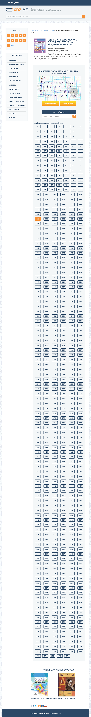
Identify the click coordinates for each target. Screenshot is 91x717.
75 (66, 175)
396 (54, 433)
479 (46, 500)
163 (71, 243)
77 (80, 175)
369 (80, 408)
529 (63, 539)
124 (46, 214)
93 (45, 190)
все (12, 45)
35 (80, 146)
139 (71, 224)
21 (80, 136)
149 (54, 233)
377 (46, 418)
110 (80, 199)
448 (38, 476)
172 (46, 253)
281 (46, 340)
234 (54, 301)
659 (46, 646)
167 (54, 248)
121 (71, 209)
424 (38, 457)
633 (80, 622)
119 (54, 209)
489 (80, 505)
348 (54, 394)
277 (63, 335)
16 (45, 136)
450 (54, 476)
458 (71, 481)
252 (54, 316)
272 (71, 331)
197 (54, 272)
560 (71, 564)
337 (63, 384)
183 (38, 263)
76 (73, 175)
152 (80, 233)
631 (63, 622)
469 (63, 491)
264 (54, 326)
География (13, 73)
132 (63, 219)
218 (71, 287)
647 (46, 636)
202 (46, 277)
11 (9, 45)
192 (63, 267)
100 (46, 195)
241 (63, 306)
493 (63, 510)
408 (54, 442)
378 (54, 418)
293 (46, 350)
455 (46, 481)
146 (80, 229)
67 (59, 170)
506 (71, 520)
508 (38, 525)
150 (63, 233)
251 (46, 316)
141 (38, 229)
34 (73, 146)
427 (63, 457)
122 (80, 209)
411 (80, 442)
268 (38, 331)
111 (38, 204)
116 (80, 204)
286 (38, 345)
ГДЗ (32, 30)
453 (80, 476)
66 (52, 170)
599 (46, 598)
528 (54, 539)
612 (54, 607)
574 (38, 578)
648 (54, 636)
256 (38, 321)
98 (80, 190)
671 (45, 656)
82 (66, 180)
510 (54, 525)
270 (54, 331)
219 (80, 287)
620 (71, 612)
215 (46, 287)
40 (66, 151)
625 (63, 617)
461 (46, 486)
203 (54, 277)
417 (80, 447)
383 (46, 423)
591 (80, 588)
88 (59, 185)
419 (46, 452)
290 (71, 345)
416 (71, 447)
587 (46, 588)
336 (54, 384)
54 (66, 161)
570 (54, 573)
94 (52, 190)
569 (46, 573)
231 (80, 297)
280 (38, 340)
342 (54, 389)
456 (54, 481)
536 (71, 544)
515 (46, 530)
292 (38, 350)
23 (45, 141)
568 (38, 573)
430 (38, 462)
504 (54, 520)
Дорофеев (50, 30)
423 (80, 452)
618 (54, 612)
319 (63, 369)
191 (54, 267)
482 (71, 500)
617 (46, 612)
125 (54, 214)
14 (80, 131)
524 (71, 534)
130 (46, 219)
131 (54, 219)
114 (63, 204)
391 (63, 428)
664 (38, 651)
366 (54, 408)
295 (63, 350)
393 (80, 428)
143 (54, 229)
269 (46, 331)
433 (63, 462)
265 (63, 326)
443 (46, 471)
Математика (14, 93)
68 (66, 170)
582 (54, 583)
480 (54, 500)
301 (63, 355)
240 (54, 306)
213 (80, 282)
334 (38, 384)
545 (46, 554)
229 (63, 297)
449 (46, 476)
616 (38, 612)
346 (38, 394)
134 (80, 219)
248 (71, 311)
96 (66, 190)
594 (54, 593)
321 (80, 369)
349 (63, 394)
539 (46, 549)
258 (54, 321)
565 (63, 568)
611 (46, 607)
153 (38, 238)
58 (45, 165)
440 (71, 466)
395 (46, 433)
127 (71, 214)
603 (80, 598)
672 (52, 656)
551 (46, 559)
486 (54, 505)
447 (80, 471)
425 (46, 457)
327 (80, 374)
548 (71, 554)
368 (71, 408)
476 (71, 496)
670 (38, 656)
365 (46, 408)
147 (38, 233)
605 (46, 602)
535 (63, 544)
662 (71, 646)
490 (38, 510)
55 (73, 161)
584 (71, 583)
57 (38, 165)
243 (80, 306)
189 (38, 267)
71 (38, 175)
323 (46, 374)
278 (71, 335)
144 (63, 229)
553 (63, 559)
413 (46, 447)
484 (38, 505)
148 (46, 233)
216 (54, 287)
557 (46, 564)
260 (71, 321)
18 (59, 136)
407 (46, 442)
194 (80, 267)
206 (80, 277)
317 (46, 369)
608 (71, 602)
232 (38, 301)
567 (80, 568)
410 (71, 442)
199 (71, 272)
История (12, 85)
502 (38, 520)
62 (73, 165)
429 (80, 457)
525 (80, 534)
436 (38, 466)
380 (71, 418)
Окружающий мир (17, 105)
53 (59, 161)
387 (80, 423)
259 (63, 321)
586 (38, 588)
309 (80, 360)
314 (71, 365)
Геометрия (13, 77)
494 (71, 510)
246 (54, 311)
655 (63, 641)
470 (71, 491)
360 (54, 403)
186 (63, 263)
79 (45, 180)
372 (54, 413)
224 (71, 292)
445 (63, 471)
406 (38, 442)
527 (46, 539)
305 (46, 360)
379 (63, 418)
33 (66, 146)
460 (38, 486)
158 (80, 238)
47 (66, 156)
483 (80, 500)
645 (80, 632)
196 (46, 272)
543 (80, 549)
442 (38, 471)
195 (38, 272)
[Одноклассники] (39, 706)
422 (71, 452)
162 (63, 243)
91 (80, 185)
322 (38, 374)
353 (46, 399)
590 (71, 588)
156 (63, 238)
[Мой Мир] (42, 706)
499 (63, 515)
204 (63, 277)
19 (66, 136)
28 (80, 141)
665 (46, 651)
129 (38, 219)
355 (63, 399)
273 (80, 331)
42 (80, 151)
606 (54, 602)
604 (38, 602)
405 (80, 437)
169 (71, 248)
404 (71, 437)
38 (52, 151)
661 (63, 646)
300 (54, 355)
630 (54, 622)
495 (80, 510)
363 (80, 403)
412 (38, 447)
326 (71, 374)
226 (38, 297)
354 (54, 399)
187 (71, 263)
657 (80, 641)
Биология (13, 69)
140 (80, 224)
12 (66, 131)
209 (54, 282)
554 (71, 559)
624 (54, 617)
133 (71, 219)
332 (71, 379)
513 (80, 525)
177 (38, 258)
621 (80, 612)
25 (59, 141)
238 (38, 306)
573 (80, 573)
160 (46, 243)
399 (80, 433)
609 (80, 602)
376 (38, 418)
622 (38, 617)
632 (71, 622)
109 (71, 199)
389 (46, 428)
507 (80, 520)
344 (71, 389)
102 (63, 195)
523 (63, 534)
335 (46, 384)
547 (63, 554)
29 (38, 146)
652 (38, 641)
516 (54, 530)
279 (80, 335)
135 (38, 224)
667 (63, 651)
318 (54, 369)
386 (71, 423)
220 (38, 292)
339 (80, 384)
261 (80, 321)
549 (80, 554)
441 (80, 466)
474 (54, 496)
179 (54, 258)
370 (38, 413)
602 (71, 598)
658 (38, 646)
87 (52, 185)
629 (46, 622)
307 (63, 360)
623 (46, 617)
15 (38, 136)
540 (54, 549)
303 (80, 355)
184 (46, 263)
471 (80, 491)
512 (71, 525)
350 (71, 394)
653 (46, 641)
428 (71, 457)
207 (38, 282)
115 (71, 204)
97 (73, 190)
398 (71, 433)
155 (54, 238)
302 (71, 355)
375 (80, 413)
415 (63, 447)
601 (63, 598)
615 (80, 607)
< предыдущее (50, 103)
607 (63, 602)
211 (63, 282)
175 (71, 253)
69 (73, 170)
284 (71, 340)
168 (63, 248)
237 (80, 301)
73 (52, 175)
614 (71, 607)
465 (80, 486)
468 (54, 491)
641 (46, 632)
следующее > (68, 103)
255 (80, 316)
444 (54, 471)
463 (63, 486)
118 (46, 209)
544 (38, 554)
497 (46, 515)
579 (80, 578)
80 (52, 180)
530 (71, 539)
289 (63, 345)
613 (63, 607)
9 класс (37, 30)
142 (46, 229)
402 (54, 437)
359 (46, 403)
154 (46, 238)
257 (46, 321)
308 (71, 360)
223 (63, 292)
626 (71, 617)
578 (71, 578)
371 (46, 413)
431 (46, 462)
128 (80, 214)
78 (38, 180)
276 (54, 335)
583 (63, 583)
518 (71, 530)
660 (54, 646)
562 (38, 568)
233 (46, 301)
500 (71, 515)
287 (46, 345)
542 (71, 549)
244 (38, 311)
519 (80, 530)
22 (38, 141)
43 (38, 156)
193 (71, 267)
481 (63, 500)
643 (63, 632)
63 (80, 165)
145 (71, 229)
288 (54, 345)
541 (63, 549)
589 (63, 588)
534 (54, 544)
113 (54, 204)
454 (38, 481)
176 (80, 253)
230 (71, 297)
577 (63, 578)
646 (38, 636)
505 (63, 520)
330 (54, 379)
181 (71, 258)
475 (63, 496)
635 (46, 627)
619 (63, 612)
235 (63, 301)
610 (38, 607)
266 (71, 326)
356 (71, 399)
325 (63, 374)
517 (63, 530)
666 (54, 651)
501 (80, 515)
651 (80, 636)
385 (63, 423)
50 (38, 161)
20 (73, 136)
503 (46, 520)
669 (80, 651)
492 (54, 510)
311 (46, 365)
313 (63, 365)
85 (38, 185)
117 (38, 209)
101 (54, 195)
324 (54, 374)
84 (80, 180)
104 (80, 195)
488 (71, 505)
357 (80, 399)
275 (46, 335)
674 (67, 656)
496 (38, 515)
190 (46, 267)
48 (73, 156)
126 (63, 214)
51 (45, 161)
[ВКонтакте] (33, 706)
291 (80, 345)
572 (71, 573)
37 (45, 151)
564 (54, 568)
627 (80, 617)
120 (63, 209)
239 (46, 306)
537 (80, 544)
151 (71, 233)
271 (63, 331)
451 (63, 476)
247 (63, 311)
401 (46, 437)
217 (63, 287)
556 (38, 564)
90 (73, 185)
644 (71, 632)
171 (38, 253)
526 (38, 539)
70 (80, 170)
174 (63, 253)
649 (63, 636)
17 (52, 136)
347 (46, 394)
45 (52, 156)
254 (71, 316)
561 (80, 564)
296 (71, 350)
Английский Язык (16, 65)
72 (45, 175)
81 (59, 180)
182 (80, 258)
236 (71, 301)
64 (38, 170)
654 (54, 641)
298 (38, 355)
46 (59, 156)
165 (38, 248)
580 (38, 583)
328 (38, 379)
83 (73, 180)
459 (80, 481)
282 (54, 340)
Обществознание (16, 101)
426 (54, 457)
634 (38, 627)
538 (38, 549)
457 (63, 481)
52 (52, 161)
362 (71, 403)
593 (46, 593)
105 (38, 199)
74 (59, 175)
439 (63, 466)
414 (54, 447)
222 (54, 292)
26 (66, 141)
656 (71, 641)
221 (46, 292)
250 (38, 316)
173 (54, 253)
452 (71, 476)
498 (54, 515)
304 (38, 360)
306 (54, 360)
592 (38, 593)
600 (54, 598)
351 (80, 394)
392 (71, 428)
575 (46, 578)
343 (63, 389)
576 (54, 578)
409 (63, 442)
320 (71, 369)
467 (46, 491)
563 (46, 568)
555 (80, 559)
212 (71, 282)
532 (38, 544)
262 (38, 326)
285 (80, 340)
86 (45, 185)
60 (59, 165)
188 (80, 263)
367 (63, 408)
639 (80, 627)
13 (73, 131)
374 (71, 413)
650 (71, 636)
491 (46, 510)
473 (46, 496)
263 (46, 326)
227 (46, 297)
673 (59, 656)
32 (59, 146)
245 (46, 311)
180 (63, 258)
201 (38, 277)
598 (38, 598)
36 (38, 151)
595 (63, 593)
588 (54, 588)
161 (54, 243)
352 (38, 399)
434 (71, 462)
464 (71, 486)
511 (63, 525)
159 (38, 243)
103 (71, 195)
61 (66, 165)
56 (80, 161)
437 (46, 466)
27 (73, 141)
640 (38, 632)
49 (80, 156)
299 (46, 355)
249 (80, 311)
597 (80, 593)
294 (54, 350)
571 (63, 573)
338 (71, 384)
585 (80, 583)
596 (71, 593)
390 (54, 428)
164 (80, 243)
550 (38, 559)
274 (38, 335)
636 (54, 627)
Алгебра (12, 60)
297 (80, 350)
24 (52, 141)
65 (45, 170)
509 (46, 525)
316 (38, 369)
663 (80, 646)
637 (63, 627)
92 (38, 190)
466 (38, 491)
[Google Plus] (45, 706)
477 (80, 496)
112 (46, 204)
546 (54, 554)
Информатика (15, 81)
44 (45, 156)
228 (54, 297)
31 (52, 146)
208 (46, 282)
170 (80, 248)
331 (63, 379)
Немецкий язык (15, 97)
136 (46, 224)
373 (63, 413)
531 (80, 539)
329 (46, 379)
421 (63, 452)
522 (54, 534)
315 (80, 365)
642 (54, 632)
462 (54, 486)
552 (54, 559)
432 (54, 462)
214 (38, 287)
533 (46, 544)
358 (38, 403)
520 (38, 534)
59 (52, 165)
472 (38, 496)
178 (46, 258)
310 (38, 365)
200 (80, 272)
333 (80, 379)
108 (63, 199)
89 (66, 185)
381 (80, 418)
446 (71, 471)
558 (54, 564)
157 (71, 238)
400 (38, 437)
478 (38, 500)
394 (38, 433)
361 (63, 403)
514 (38, 530)
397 (63, 433)
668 (71, 651)
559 (63, 564)
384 (54, 423)
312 (54, 365)
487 (63, 505)
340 (38, 389)
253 (63, 316)
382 (38, 423)
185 (54, 263)
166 (46, 248)
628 (38, 622)
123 (38, 214)
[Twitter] (36, 706)
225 (80, 292)
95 (59, 190)
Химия (12, 118)
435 (80, 462)
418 (38, 452)
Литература (14, 89)
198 (63, 272)
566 (71, 568)
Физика (12, 114)
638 (71, 627)
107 (54, 199)
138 (63, 224)
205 (71, 277)
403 (63, 437)
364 (38, 408)
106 (46, 199)
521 (46, 534)
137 (54, 224)
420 (54, 452)
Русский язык (15, 109)
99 (38, 195)
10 (24, 40)
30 (45, 146)
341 (46, 389)
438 (54, 466)
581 (46, 583)
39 (59, 151)
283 (63, 340)
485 (46, 505)
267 (80, 326)
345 (80, 389)
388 (38, 428)
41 (73, 151)
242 (71, 306)
